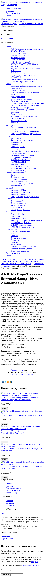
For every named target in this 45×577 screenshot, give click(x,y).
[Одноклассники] (8, 382)
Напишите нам (17, 370)
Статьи (9, 484)
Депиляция (10, 125)
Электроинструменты (15, 173)
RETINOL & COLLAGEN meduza (24, 168)
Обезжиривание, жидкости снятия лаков (27, 103)
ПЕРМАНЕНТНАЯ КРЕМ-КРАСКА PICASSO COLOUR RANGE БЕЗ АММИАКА (21, 263)
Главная (4, 259)
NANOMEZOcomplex (19, 171)
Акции (8, 15)
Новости (9, 486)
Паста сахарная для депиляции (23, 127)
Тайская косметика (18, 153)
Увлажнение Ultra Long (20, 166)
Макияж (9, 199)
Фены (13, 175)
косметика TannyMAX (20, 194)
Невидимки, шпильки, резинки (23, 247)
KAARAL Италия (18, 51)
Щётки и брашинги (19, 244)
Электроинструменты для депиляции (26, 134)
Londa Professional (18, 60)
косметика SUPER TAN (20, 192)
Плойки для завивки (19, 179)
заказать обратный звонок (22, 374)
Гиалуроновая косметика (21, 157)
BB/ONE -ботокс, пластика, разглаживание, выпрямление (23, 74)
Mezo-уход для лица (19, 138)
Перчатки (14, 236)
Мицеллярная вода (18, 164)
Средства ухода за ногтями (22, 101)
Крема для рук (16, 142)
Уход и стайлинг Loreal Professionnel (25, 68)
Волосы (9, 47)
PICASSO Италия (18, 58)
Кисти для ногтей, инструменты (24, 116)
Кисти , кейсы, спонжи (20, 210)
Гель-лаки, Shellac (18, 90)
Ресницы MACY (17, 214)
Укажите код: (6, 570)
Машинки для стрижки (20, 181)
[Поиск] (24, 26)
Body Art (14, 123)
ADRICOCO (16, 77)
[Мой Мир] (10, 382)
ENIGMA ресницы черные (21, 225)
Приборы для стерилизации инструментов (22, 185)
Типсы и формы (17, 118)
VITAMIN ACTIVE (18, 162)
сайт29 (3, 513)
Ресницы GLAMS (18, 216)
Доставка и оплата (13, 9)
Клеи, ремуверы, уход (19, 218)
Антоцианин (16, 71)
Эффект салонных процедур (22, 155)
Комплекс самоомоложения (22, 140)
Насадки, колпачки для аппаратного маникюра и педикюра (25, 106)
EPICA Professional (18, 53)
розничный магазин (31, 566)
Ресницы (9, 212)
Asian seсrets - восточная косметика (25, 151)
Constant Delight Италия (20, 55)
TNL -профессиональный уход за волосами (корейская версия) (24, 80)
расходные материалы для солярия (25, 197)
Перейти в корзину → (10, 537)
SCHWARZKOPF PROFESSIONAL (25, 64)
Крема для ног (16, 144)
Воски (13, 129)
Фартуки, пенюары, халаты (22, 249)
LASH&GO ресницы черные (22, 227)
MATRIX (14, 66)
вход (3, 5)
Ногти (8, 84)
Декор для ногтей (18, 97)
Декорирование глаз (19, 203)
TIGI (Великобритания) (20, 62)
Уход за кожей (11, 136)
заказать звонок (7, 39)
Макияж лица (16, 207)
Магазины (10, 11)
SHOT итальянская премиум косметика (27, 49)
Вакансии (10, 503)
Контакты (10, 505)
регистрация (11, 5)
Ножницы (15, 240)
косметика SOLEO (18, 190)
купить (4, 409)
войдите (34, 562)
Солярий (9, 188)
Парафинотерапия (18, 114)
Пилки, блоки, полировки (21, 99)
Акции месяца (12, 492)
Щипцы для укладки (19, 177)
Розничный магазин (14, 488)
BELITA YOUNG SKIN (20, 160)
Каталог (13, 259)
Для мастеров (11, 229)
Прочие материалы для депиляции (25, 131)
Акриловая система (19, 121)
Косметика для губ (18, 205)
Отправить (6, 575)
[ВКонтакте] (3, 382)
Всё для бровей (17, 201)
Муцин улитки (17, 149)
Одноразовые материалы (21, 231)
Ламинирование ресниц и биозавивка (26, 220)
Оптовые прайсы (13, 13)
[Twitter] (5, 382)
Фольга (14, 234)
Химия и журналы (18, 238)
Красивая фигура (18, 147)
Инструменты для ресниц (21, 223)
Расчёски (14, 242)
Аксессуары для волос (20, 251)
